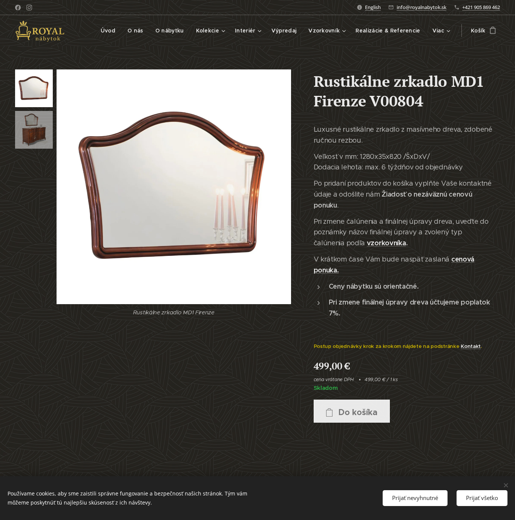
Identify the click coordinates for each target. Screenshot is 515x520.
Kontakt (471, 346)
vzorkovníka (386, 242)
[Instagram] (29, 7)
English (373, 7)
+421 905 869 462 (481, 7)
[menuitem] (110, 30)
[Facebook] (18, 7)
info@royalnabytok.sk (421, 7)
